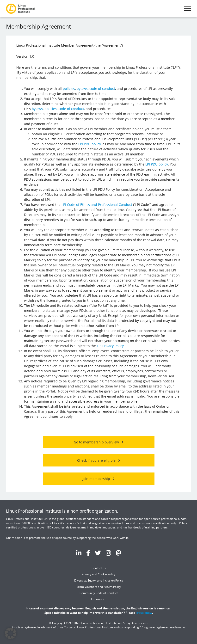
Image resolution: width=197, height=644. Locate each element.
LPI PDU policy (89, 144)
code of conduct (102, 88)
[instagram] (108, 553)
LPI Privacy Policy (110, 345)
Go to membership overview (96, 442)
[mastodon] (118, 553)
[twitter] (98, 553)
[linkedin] (78, 553)
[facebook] (88, 553)
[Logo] (20, 9)
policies (69, 88)
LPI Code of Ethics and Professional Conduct (97, 204)
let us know (144, 613)
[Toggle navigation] (187, 8)
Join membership (96, 478)
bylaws (82, 88)
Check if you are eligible (96, 460)
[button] (10, 633)
